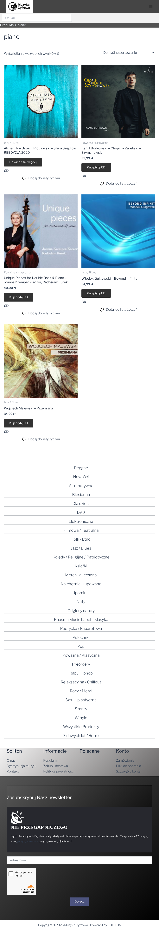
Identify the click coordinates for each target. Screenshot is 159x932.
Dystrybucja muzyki (21, 766)
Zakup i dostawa (55, 766)
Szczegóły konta (128, 771)
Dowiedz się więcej (23, 162)
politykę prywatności (28, 841)
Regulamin (51, 760)
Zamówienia (125, 760)
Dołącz (79, 901)
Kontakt (13, 771)
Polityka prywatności (58, 771)
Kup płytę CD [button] (96, 167)
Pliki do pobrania (128, 766)
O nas (11, 760)
